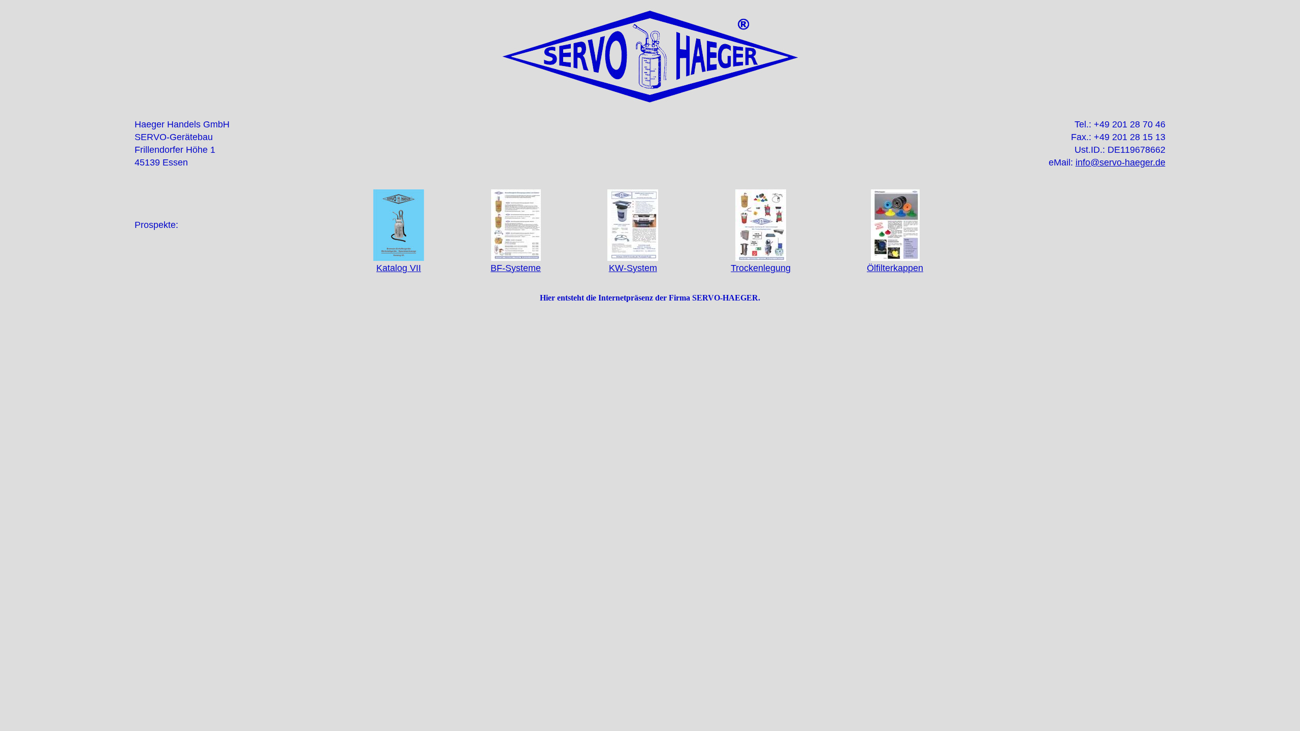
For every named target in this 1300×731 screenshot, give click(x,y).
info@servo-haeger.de (1120, 162)
